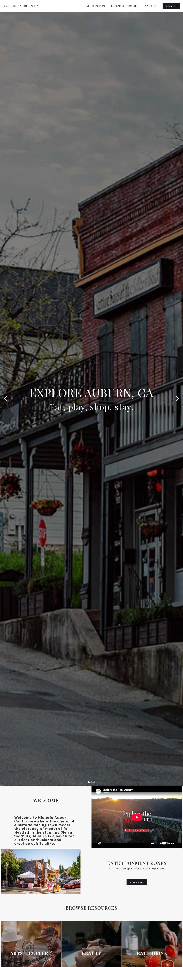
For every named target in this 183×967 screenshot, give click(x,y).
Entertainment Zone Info (125, 6)
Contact (171, 6)
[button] (149, 6)
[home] (21, 6)
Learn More (137, 882)
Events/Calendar (96, 6)
